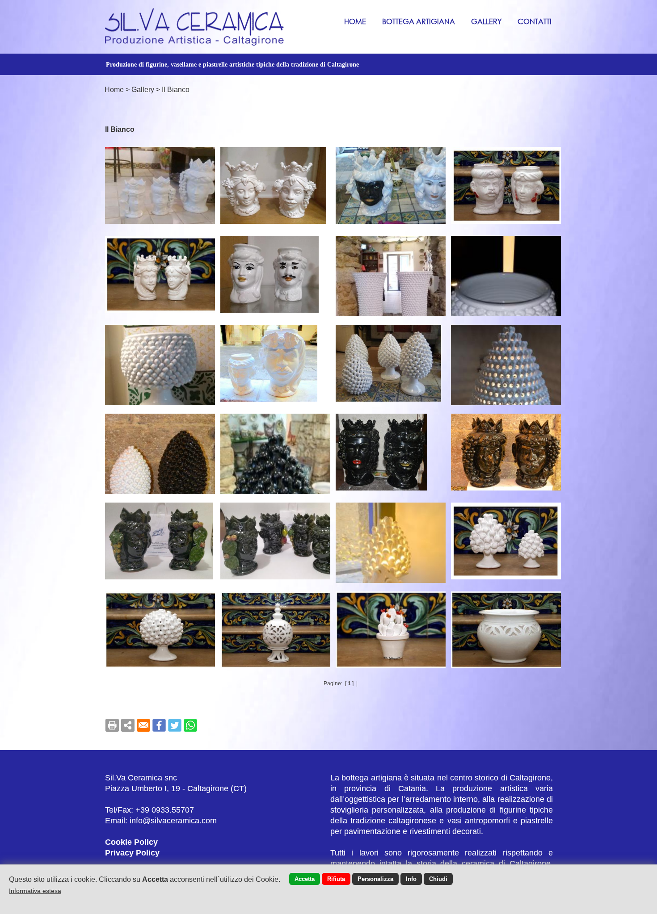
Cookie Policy (131, 842)
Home (355, 21)
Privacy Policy (132, 852)
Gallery (486, 21)
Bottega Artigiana (418, 21)
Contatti (535, 21)
